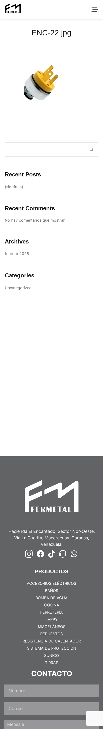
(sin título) (14, 186)
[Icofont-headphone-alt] (63, 554)
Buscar (91, 149)
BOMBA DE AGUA (51, 597)
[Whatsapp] (74, 554)
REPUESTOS (51, 633)
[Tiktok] (51, 554)
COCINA (51, 605)
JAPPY (52, 619)
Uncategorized (18, 287)
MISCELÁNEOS (51, 626)
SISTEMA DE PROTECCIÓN (51, 648)
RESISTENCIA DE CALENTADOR (52, 641)
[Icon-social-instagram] (29, 554)
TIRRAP (51, 662)
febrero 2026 (17, 253)
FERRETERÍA (51, 612)
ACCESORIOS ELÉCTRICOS (51, 583)
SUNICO (51, 655)
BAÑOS (51, 590)
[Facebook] (40, 554)
